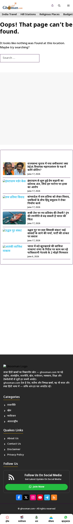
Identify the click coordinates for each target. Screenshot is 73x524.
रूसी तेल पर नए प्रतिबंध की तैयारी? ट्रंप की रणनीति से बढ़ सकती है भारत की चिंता (48, 216)
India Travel (9, 14)
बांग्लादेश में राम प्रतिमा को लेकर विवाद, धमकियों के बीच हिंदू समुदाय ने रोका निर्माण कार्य (49, 200)
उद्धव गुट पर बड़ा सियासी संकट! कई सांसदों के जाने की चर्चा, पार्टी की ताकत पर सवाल (48, 234)
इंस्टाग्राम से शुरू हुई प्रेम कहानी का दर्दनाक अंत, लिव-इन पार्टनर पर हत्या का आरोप (47, 184)
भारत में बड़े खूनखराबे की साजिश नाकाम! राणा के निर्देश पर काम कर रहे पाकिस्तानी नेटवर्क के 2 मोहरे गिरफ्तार (48, 250)
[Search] (45, 58)
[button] (59, 6)
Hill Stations (28, 14)
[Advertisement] (36, 108)
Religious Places (50, 14)
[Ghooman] (12, 6)
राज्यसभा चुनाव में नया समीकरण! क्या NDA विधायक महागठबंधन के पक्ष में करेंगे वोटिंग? (48, 167)
